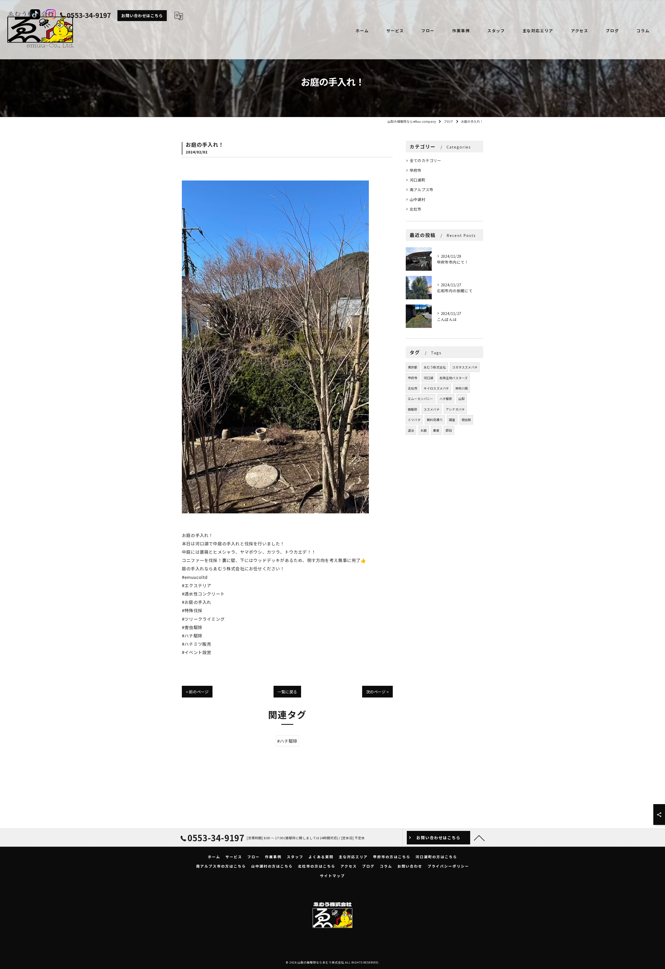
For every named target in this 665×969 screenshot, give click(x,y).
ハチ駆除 (446, 398)
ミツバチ (414, 419)
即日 (449, 430)
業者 (436, 430)
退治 (411, 430)
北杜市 (416, 209)
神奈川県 (461, 388)
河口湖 (428, 378)
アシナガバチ (455, 409)
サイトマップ (332, 875)
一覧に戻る (287, 691)
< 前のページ (197, 691)
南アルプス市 (421, 189)
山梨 (461, 398)
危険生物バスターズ (454, 378)
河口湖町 (417, 180)
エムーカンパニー (420, 398)
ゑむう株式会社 (435, 367)
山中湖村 (417, 199)
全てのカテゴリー (425, 160)
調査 (452, 419)
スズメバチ (432, 409)
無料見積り (435, 419)
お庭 (424, 430)
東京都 (412, 367)
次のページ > (377, 691)
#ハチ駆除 (287, 741)
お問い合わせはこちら (142, 15)
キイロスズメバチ (436, 388)
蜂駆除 (412, 409)
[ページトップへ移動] (479, 837)
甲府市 (416, 170)
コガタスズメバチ (464, 367)
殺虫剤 (466, 419)
